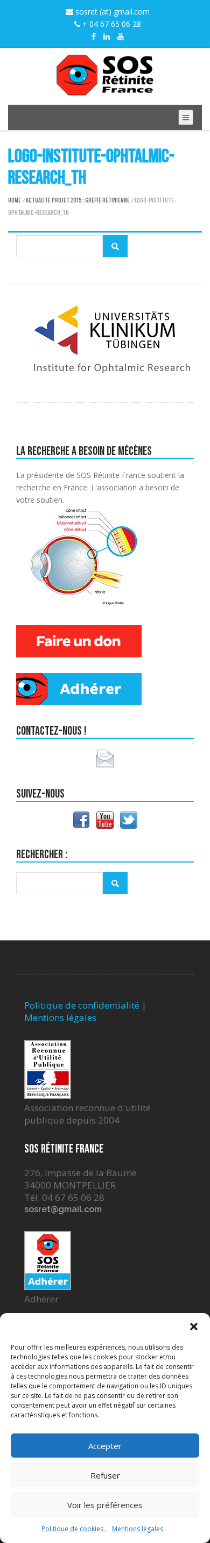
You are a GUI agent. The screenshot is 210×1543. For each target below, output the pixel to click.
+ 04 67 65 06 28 (110, 24)
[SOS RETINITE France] (105, 89)
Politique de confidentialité (81, 1005)
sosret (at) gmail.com (111, 11)
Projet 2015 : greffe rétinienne (91, 201)
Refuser (105, 1475)
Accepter (105, 1445)
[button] (193, 1326)
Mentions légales (137, 1528)
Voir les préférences (105, 1504)
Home (14, 201)
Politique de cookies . (74, 1528)
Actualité (38, 201)
